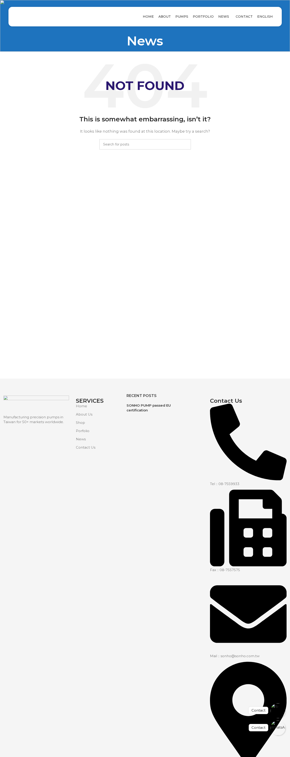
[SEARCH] (185, 144)
